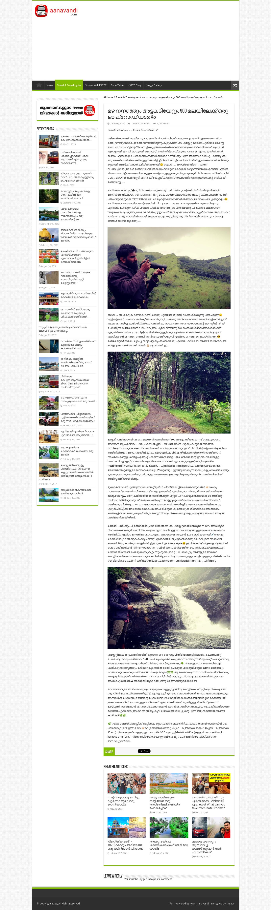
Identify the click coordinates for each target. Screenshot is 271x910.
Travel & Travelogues (69, 85)
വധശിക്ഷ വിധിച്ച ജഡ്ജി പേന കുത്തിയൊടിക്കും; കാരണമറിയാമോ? (78, 345)
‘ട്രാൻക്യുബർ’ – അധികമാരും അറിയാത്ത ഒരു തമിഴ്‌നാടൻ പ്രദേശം (125, 845)
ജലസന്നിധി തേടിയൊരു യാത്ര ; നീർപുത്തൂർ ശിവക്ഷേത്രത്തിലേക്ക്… (75, 313)
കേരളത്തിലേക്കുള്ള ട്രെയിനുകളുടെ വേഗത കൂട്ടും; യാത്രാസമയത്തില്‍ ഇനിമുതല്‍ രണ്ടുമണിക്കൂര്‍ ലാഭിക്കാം (66, 472)
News (50, 85)
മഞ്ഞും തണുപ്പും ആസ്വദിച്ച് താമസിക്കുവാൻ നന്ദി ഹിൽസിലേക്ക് (206, 847)
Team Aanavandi (199, 903)
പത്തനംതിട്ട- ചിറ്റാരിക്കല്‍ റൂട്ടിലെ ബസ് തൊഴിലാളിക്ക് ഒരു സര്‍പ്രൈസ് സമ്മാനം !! (78, 417)
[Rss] (170, 903)
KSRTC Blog (134, 85)
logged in (144, 879)
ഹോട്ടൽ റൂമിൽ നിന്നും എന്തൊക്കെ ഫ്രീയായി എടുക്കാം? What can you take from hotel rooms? (208, 803)
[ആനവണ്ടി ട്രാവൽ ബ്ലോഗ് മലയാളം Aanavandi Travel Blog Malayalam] (58, 10)
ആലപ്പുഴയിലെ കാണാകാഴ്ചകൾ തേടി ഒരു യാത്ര (169, 845)
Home (39, 85)
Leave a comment (141, 123)
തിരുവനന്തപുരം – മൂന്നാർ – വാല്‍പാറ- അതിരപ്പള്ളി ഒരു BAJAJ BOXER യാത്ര (77, 177)
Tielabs (230, 903)
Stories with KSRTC (96, 85)
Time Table (117, 85)
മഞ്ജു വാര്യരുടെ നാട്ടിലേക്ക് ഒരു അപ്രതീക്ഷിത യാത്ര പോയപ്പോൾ (165, 803)
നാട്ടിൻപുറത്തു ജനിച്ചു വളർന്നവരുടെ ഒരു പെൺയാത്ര (123, 801)
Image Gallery (154, 85)
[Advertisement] (135, 47)
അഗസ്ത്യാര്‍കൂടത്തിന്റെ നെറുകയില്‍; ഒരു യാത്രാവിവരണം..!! (75, 195)
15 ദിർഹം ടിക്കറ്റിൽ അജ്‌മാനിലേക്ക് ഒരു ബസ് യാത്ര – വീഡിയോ (76, 362)
